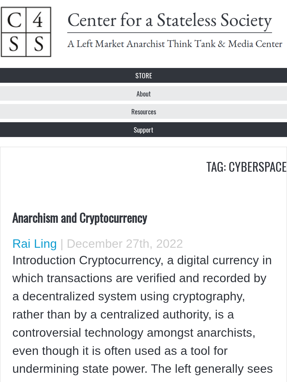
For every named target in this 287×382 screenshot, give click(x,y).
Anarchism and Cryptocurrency (79, 217)
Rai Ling (34, 243)
